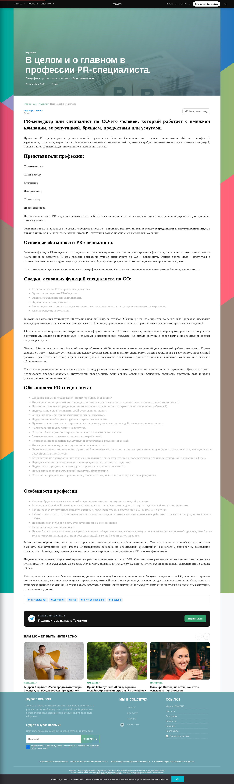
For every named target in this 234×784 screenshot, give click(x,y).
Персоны (171, 4)
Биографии (47, 4)
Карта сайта (172, 731)
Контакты (184, 4)
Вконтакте (132, 713)
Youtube (131, 707)
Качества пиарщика (93, 599)
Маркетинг (30, 52)
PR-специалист (38, 599)
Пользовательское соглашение (53, 762)
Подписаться (195, 618)
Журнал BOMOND (175, 706)
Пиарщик (115, 599)
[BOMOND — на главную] (117, 4)
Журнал (19, 4)
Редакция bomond (33, 110)
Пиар (73, 599)
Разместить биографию (206, 4)
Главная (27, 104)
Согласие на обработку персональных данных (173, 762)
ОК (177, 779)
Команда (170, 726)
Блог (35, 104)
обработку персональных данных (62, 746)
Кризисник (58, 599)
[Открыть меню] (8, 4)
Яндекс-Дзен (133, 725)
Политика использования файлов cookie (88, 762)
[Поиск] (225, 4)
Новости (33, 4)
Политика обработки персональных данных (130, 762)
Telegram (131, 719)
